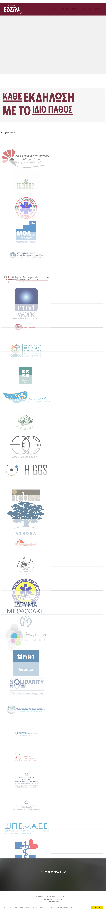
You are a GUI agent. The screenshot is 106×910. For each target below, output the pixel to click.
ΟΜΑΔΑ (90, 9)
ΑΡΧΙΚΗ (54, 9)
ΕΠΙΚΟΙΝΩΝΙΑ (98, 9)
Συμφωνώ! (97, 907)
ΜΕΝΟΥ (83, 9)
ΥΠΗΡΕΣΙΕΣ (74, 9)
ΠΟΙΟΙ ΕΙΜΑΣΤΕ (64, 9)
